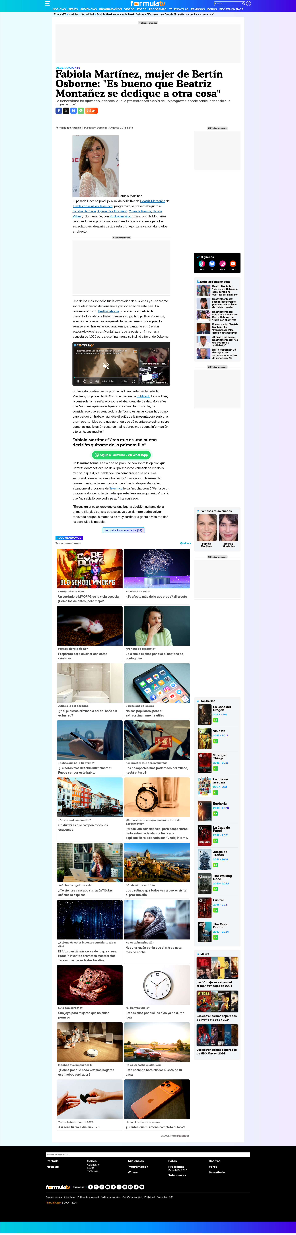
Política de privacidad (88, 1197)
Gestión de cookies (132, 1197)
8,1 (215, 813)
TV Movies (93, 1171)
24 (94, 110)
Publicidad (149, 1197)
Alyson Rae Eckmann (112, 211)
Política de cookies (110, 1197)
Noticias (59, 9)
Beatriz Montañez (152, 201)
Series (73, 9)
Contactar (162, 1197)
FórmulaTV (59, 14)
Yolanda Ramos (140, 211)
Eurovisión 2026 (177, 1170)
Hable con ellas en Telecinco (93, 206)
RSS (171, 1197)
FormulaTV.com (53, 1202)
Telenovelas (179, 9)
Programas (157, 9)
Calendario (93, 1164)
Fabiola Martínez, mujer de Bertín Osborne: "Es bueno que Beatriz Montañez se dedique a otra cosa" (155, 14)
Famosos (198, 9)
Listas (90, 1168)
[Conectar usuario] (248, 3)
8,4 (215, 741)
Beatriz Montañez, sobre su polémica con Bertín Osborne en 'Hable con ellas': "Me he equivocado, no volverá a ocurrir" (225, 315)
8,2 (215, 865)
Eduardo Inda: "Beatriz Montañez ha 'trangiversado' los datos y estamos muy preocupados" (225, 328)
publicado (143, 396)
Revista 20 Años (231, 9)
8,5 (215, 840)
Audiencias (88, 9)
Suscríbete (217, 1172)
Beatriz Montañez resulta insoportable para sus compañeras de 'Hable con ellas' (224, 303)
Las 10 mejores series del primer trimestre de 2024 (214, 984)
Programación (110, 9)
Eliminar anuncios (149, 22)
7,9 (215, 889)
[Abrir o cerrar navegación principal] (47, 3)
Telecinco (116, 488)
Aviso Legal (69, 1197)
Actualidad (87, 14)
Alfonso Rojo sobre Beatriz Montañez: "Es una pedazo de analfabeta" (225, 341)
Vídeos (129, 9)
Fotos (141, 9)
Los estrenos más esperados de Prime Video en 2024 (217, 1018)
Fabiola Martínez (206, 545)
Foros (212, 9)
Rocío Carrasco (120, 216)
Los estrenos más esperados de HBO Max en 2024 (217, 1051)
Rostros (214, 1161)
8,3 (215, 720)
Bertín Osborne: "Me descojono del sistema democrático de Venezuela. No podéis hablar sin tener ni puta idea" (224, 353)
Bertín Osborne (108, 311)
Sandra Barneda (84, 211)
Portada (53, 1161)
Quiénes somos (54, 1197)
